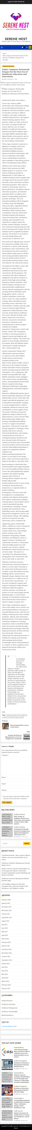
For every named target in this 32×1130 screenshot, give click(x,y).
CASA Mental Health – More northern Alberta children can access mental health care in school (16, 857)
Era (19, 715)
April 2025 (5, 935)
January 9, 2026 (13, 79)
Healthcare (24, 715)
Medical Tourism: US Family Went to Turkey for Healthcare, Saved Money (22, 1115)
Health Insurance (7, 1001)
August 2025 (5, 921)
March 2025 (5, 939)
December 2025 (6, 907)
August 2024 (5, 963)
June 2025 (5, 928)
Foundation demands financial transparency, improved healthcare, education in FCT (22, 832)
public (22, 717)
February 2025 (6, 942)
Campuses (8, 715)
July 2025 (4, 924)
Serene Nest (16, 39)
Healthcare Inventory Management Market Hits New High (21, 1090)
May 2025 (5, 932)
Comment (5, 755)
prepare (17, 717)
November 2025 (7, 910)
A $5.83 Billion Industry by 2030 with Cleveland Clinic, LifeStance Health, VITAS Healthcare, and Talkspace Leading (15, 886)
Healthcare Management (9, 1008)
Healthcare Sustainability (10, 1011)
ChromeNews (23, 1126)
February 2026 (6, 900)
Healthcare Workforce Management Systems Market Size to (21, 1064)
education (15, 715)
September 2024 (7, 960)
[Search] (27, 47)
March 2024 (5, 981)
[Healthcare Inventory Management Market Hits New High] (7, 1090)
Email (4, 784)
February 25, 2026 (20, 1120)
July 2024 (4, 967)
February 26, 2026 (20, 1094)
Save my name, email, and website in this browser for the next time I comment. (16, 797)
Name (4, 777)
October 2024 (6, 956)
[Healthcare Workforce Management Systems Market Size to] (7, 1064)
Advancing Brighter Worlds (9, 1026)
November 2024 (7, 953)
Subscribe (30, 47)
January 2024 (6, 988)
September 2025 (7, 917)
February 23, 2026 (20, 837)
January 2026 (6, 903)
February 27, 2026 (20, 1068)
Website (4, 790)
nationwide (11, 717)
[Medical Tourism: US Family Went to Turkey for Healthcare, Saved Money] (7, 1115)
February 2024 (6, 985)
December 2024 (6, 949)
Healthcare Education (8, 66)
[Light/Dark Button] (23, 47)
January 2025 (6, 946)
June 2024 (5, 971)
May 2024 (5, 974)
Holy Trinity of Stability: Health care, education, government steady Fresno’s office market (22, 820)
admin (5, 79)
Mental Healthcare (7, 1015)
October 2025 (6, 914)
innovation (5, 717)
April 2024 (5, 978)
